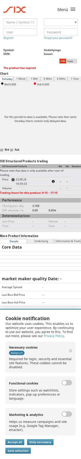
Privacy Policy (54, 336)
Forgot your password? (58, 38)
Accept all (15, 442)
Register (8, 38)
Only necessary (40, 442)
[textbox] (20, 22)
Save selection (18, 451)
